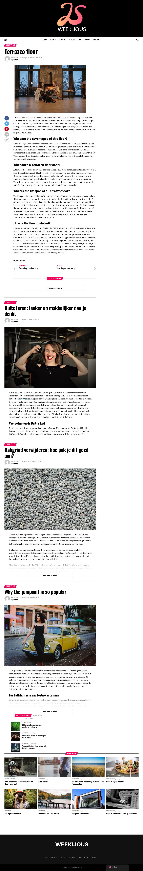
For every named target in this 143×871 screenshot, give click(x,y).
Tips (79, 39)
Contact (96, 39)
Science (87, 39)
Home (45, 39)
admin (15, 60)
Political (72, 39)
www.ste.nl (25, 398)
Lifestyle (62, 39)
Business (53, 39)
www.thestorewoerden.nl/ (55, 683)
